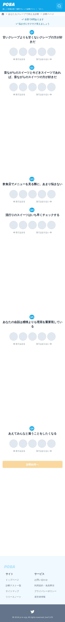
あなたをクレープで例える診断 (23, 14)
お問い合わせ (41, 579)
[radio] (13, 52)
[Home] (2, 14)
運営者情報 (39, 596)
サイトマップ (12, 591)
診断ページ (48, 14)
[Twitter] (32, 611)
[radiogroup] (32, 51)
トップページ (12, 579)
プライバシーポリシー (45, 591)
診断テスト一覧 (13, 585)
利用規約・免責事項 (44, 585)
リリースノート (13, 596)
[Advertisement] (32, 136)
